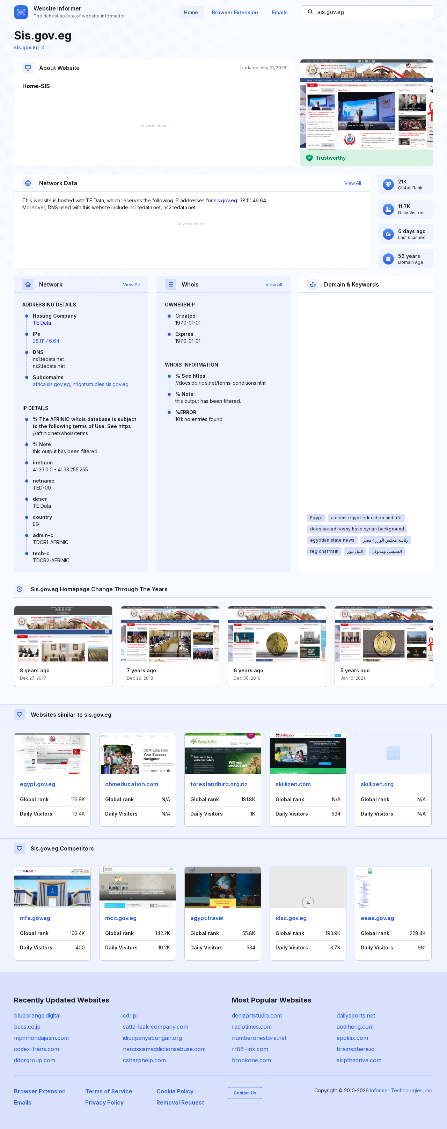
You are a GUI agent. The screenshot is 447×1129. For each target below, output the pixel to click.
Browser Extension (235, 12)
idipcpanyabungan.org (152, 1037)
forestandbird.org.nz (219, 784)
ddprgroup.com (34, 1060)
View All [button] (352, 183)
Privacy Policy (104, 1102)
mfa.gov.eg (35, 917)
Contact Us (245, 1092)
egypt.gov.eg (37, 784)
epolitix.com (352, 1037)
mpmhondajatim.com (41, 1037)
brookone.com (251, 1060)
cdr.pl (130, 1015)
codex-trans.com (36, 1048)
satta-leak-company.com (155, 1026)
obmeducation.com (131, 784)
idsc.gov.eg (291, 917)
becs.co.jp (27, 1026)
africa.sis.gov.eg (51, 384)
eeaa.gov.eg (377, 917)
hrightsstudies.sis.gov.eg (101, 384)
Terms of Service (108, 1091)
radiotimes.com (252, 1026)
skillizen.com (293, 784)
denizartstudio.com (257, 1015)
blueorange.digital (37, 1015)
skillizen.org (377, 784)
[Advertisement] (154, 145)
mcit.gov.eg (121, 917)
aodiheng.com (355, 1026)
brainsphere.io (356, 1048)
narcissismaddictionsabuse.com (164, 1048)
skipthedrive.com (359, 1060)
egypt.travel (207, 917)
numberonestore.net (259, 1037)
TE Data (42, 323)
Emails (280, 12)
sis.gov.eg (26, 47)
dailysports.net (356, 1015)
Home (191, 12)
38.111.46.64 (46, 341)
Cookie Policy (174, 1091)
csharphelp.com (144, 1060)
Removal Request (180, 1102)
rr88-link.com (250, 1048)
